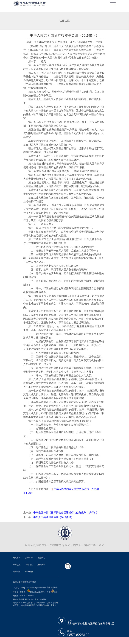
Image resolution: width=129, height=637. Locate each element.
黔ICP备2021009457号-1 (40, 592)
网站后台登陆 (19, 599)
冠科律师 (32, 582)
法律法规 (64, 20)
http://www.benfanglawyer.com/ (34, 587)
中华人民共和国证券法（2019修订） (53, 517)
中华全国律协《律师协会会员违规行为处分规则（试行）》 (66, 512)
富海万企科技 (40, 599)
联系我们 (29, 571)
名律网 (25, 582)
